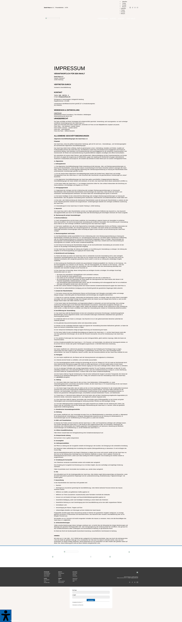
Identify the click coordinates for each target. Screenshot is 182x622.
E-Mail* (74, 595)
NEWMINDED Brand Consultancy (63, 114)
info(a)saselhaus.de (64, 97)
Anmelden (91, 600)
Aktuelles (124, 1)
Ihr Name (75, 590)
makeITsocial (57, 113)
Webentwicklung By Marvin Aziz (63, 116)
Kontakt (124, 5)
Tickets (124, 3)
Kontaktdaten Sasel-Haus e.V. (78, 602)
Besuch (124, 6)
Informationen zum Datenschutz (78, 604)
